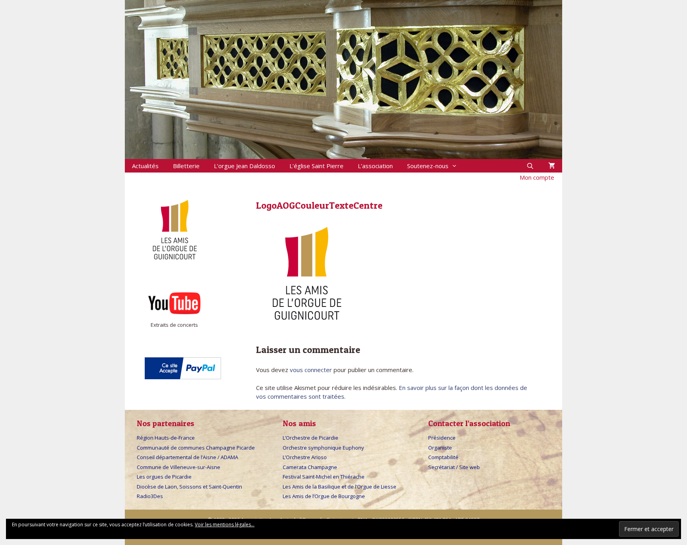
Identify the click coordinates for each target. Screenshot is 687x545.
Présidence (442, 437)
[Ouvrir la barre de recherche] (530, 166)
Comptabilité (443, 457)
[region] (343, 79)
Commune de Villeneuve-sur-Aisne (178, 467)
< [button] (111, 77)
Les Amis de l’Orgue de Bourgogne (324, 496)
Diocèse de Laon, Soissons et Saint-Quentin (189, 486)
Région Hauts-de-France (166, 437)
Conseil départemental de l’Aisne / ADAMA (187, 457)
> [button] (576, 77)
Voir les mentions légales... (224, 524)
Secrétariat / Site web (454, 467)
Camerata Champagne (310, 467)
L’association (375, 166)
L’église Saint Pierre (316, 166)
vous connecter (311, 370)
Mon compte (537, 177)
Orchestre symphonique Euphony (323, 447)
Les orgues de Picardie (164, 476)
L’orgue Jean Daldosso (244, 166)
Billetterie (186, 166)
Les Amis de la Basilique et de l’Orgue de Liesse (339, 486)
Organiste (440, 447)
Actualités (145, 166)
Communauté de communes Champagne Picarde (196, 447)
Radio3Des (150, 496)
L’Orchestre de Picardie (310, 437)
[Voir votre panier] (551, 166)
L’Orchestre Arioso (305, 457)
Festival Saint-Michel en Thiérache (324, 476)
